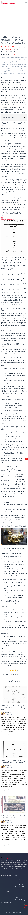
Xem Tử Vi (17, 880)
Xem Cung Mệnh (19, 886)
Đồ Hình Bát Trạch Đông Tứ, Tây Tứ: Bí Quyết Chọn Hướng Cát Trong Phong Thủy (13, 708)
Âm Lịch (17, 875)
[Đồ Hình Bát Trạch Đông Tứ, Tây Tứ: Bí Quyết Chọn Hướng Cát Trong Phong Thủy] (14, 694)
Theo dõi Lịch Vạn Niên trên (9, 47)
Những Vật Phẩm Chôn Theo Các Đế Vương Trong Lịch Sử (13, 817)
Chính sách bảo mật (6, 902)
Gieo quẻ (17, 877)
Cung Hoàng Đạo (19, 884)
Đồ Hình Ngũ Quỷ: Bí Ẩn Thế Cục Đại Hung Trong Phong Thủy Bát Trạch (13, 762)
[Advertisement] (14, 19)
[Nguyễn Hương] (3, 713)
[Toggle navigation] (25, 2)
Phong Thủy (5, 674)
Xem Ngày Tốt (18, 882)
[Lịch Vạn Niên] (8, 2)
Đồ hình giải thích (15, 674)
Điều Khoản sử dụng (6, 900)
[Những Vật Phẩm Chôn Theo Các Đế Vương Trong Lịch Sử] (14, 804)
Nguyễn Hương (8, 49)
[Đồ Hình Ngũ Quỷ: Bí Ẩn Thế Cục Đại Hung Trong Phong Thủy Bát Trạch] (14, 749)
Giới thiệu (3, 898)
